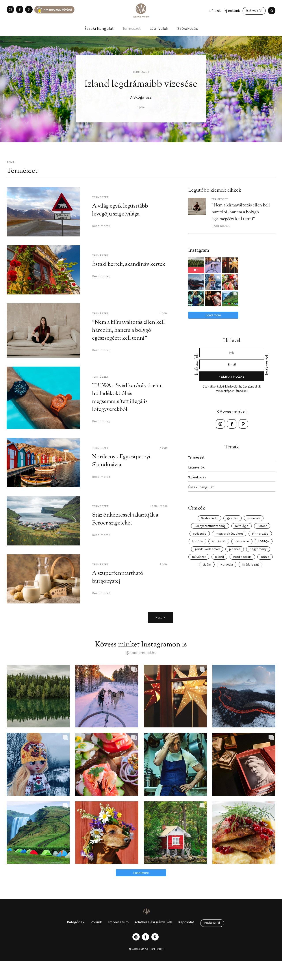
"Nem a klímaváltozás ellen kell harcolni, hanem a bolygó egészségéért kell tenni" (128, 330)
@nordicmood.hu (141, 652)
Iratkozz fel (254, 10)
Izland (219, 557)
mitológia (241, 526)
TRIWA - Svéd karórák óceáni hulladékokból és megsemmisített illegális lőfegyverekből (127, 398)
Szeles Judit (209, 518)
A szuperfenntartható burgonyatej (117, 577)
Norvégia (226, 564)
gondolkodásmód (207, 549)
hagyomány (258, 549)
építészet (219, 541)
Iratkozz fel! (212, 923)
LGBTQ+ (263, 541)
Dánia (265, 557)
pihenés (234, 549)
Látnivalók (159, 28)
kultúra (197, 541)
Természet (131, 28)
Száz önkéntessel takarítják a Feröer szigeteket (125, 519)
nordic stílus (242, 557)
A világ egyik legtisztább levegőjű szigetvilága (120, 210)
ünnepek (253, 518)
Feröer (262, 526)
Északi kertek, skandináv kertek (128, 264)
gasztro (232, 518)
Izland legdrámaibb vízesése (141, 84)
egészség (199, 534)
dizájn (206, 564)
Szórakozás (187, 28)
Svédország (250, 564)
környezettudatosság (210, 526)
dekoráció (242, 541)
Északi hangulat (99, 28)
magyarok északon (229, 534)
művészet (199, 557)
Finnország (260, 534)
